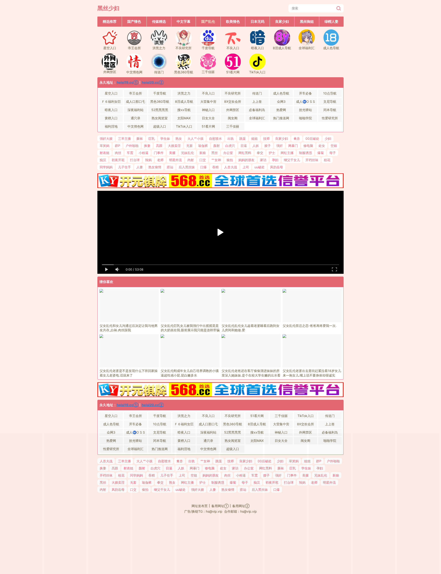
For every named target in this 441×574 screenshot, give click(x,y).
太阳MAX (184, 118)
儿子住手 (124, 167)
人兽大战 (230, 167)
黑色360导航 (159, 101)
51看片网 (208, 126)
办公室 (228, 153)
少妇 (328, 138)
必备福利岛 (257, 110)
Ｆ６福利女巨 (111, 101)
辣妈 (148, 160)
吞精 (215, 167)
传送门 (257, 93)
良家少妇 (282, 21)
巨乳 (151, 138)
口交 (202, 160)
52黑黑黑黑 (159, 110)
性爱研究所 (330, 118)
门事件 (159, 153)
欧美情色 (233, 21)
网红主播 (287, 153)
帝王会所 (135, 93)
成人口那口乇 (135, 101)
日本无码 (257, 21)
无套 (189, 146)
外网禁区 (232, 110)
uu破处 (259, 167)
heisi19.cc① (127, 82)
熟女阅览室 (160, 118)
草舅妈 (104, 146)
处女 (322, 146)
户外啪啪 (132, 146)
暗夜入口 (111, 110)
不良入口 (208, 93)
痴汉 (103, 160)
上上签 (257, 101)
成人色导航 (281, 93)
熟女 (178, 138)
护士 (272, 153)
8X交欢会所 (232, 101)
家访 (263, 160)
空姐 (334, 146)
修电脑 (308, 146)
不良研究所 (233, 93)
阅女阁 (232, 118)
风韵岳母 (276, 167)
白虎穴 (230, 146)
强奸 (279, 146)
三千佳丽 (232, 126)
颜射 (216, 146)
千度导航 (159, 93)
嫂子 (267, 146)
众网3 (281, 101)
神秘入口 (208, 110)
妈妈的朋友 (246, 160)
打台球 (135, 160)
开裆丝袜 (311, 160)
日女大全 (208, 118)
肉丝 (118, 153)
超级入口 (159, 126)
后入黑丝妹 (187, 167)
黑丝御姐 (307, 21)
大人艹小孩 (195, 138)
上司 (246, 167)
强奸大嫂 (106, 138)
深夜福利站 (135, 110)
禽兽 (297, 138)
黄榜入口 (111, 118)
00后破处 (312, 138)
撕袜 (139, 138)
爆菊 (320, 153)
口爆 (203, 167)
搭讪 (170, 167)
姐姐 (254, 138)
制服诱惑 (305, 153)
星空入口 (111, 93)
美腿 (172, 153)
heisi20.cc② (153, 82)
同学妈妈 (106, 167)
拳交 (260, 153)
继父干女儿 (292, 160)
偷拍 (229, 160)
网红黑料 (244, 153)
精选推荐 (109, 21)
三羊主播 (124, 138)
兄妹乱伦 (187, 153)
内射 (190, 160)
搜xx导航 (184, 110)
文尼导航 (329, 101)
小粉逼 (143, 153)
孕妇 (275, 160)
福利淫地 (111, 126)
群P (117, 146)
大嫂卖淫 (174, 146)
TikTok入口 (184, 126)
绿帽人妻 (331, 21)
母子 (332, 153)
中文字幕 (183, 21)
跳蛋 (242, 138)
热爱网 (281, 110)
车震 (130, 153)
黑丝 (214, 153)
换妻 (147, 146)
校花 (327, 160)
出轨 (230, 138)
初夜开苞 (118, 160)
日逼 (243, 146)
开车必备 (305, 93)
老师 (160, 160)
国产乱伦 (208, 21)
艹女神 (216, 160)
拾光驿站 (305, 110)
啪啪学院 (305, 118)
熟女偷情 (154, 167)
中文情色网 (135, 126)
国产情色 (134, 21)
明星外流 (175, 160)
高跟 (159, 146)
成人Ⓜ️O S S (305, 101)
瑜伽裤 (203, 146)
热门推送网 (281, 118)
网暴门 (293, 146)
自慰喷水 (215, 138)
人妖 (255, 146)
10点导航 (329, 93)
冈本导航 (329, 110)
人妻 (139, 167)
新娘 (202, 153)
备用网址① (220, 506)
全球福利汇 (257, 118)
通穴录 (135, 118)
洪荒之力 (184, 93)
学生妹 (165, 138)
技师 (266, 138)
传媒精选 (159, 21)
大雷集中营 (208, 101)
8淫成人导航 (184, 101)
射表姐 (104, 153)
